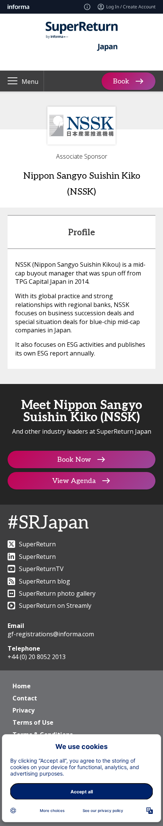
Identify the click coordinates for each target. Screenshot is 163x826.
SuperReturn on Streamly (55, 605)
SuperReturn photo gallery (57, 593)
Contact (25, 698)
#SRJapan (48, 523)
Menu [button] (30, 81)
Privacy (23, 710)
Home (22, 686)
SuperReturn (37, 544)
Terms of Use (33, 722)
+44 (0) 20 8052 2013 (37, 657)
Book (121, 81)
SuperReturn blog (44, 581)
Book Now (74, 460)
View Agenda (74, 481)
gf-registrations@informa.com (51, 634)
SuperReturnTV (41, 569)
